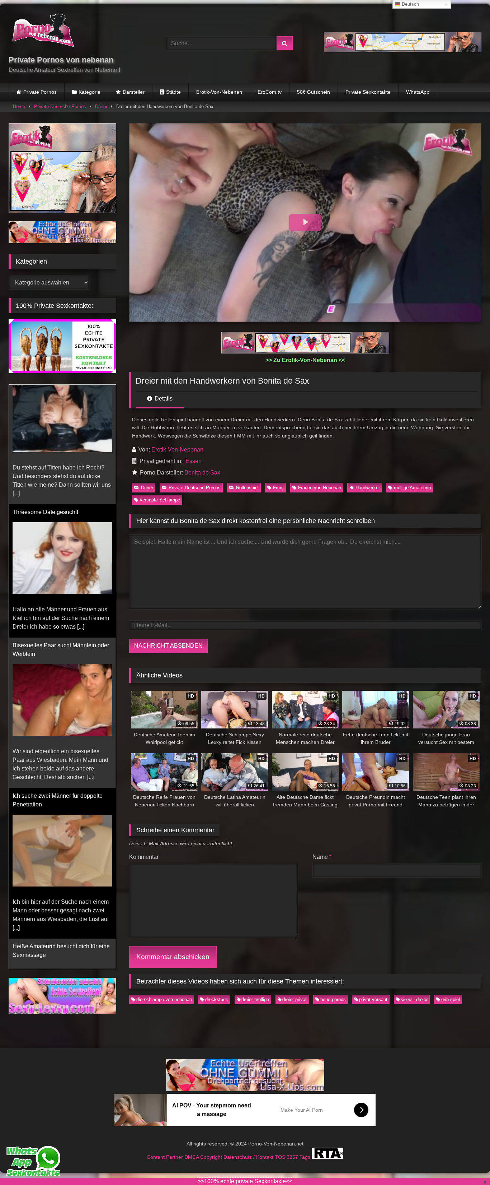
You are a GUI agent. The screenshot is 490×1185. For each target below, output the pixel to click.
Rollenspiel (247, 487)
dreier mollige (255, 999)
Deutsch (409, 4)
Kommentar (144, 857)
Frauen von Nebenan (319, 487)
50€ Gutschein (313, 92)
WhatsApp (417, 92)
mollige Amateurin (412, 487)
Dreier (101, 106)
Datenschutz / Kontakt (249, 1148)
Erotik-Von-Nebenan (219, 92)
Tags (306, 1148)
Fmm (278, 487)
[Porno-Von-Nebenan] (43, 31)
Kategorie (89, 92)
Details (163, 398)
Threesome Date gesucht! (45, 392)
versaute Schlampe (160, 500)
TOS (281, 1148)
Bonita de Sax (202, 472)
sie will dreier (414, 999)
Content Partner (165, 1148)
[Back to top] (468, 1164)
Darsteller (134, 92)
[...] (80, 507)
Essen (193, 461)
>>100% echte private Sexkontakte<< (245, 1181)
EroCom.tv (270, 92)
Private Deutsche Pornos (60, 106)
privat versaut (373, 999)
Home (19, 106)
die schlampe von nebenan (164, 999)
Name (321, 857)
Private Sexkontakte (368, 92)
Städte (173, 92)
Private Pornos (40, 92)
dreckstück (216, 999)
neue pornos (333, 999)
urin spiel (450, 999)
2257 (293, 1148)
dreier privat (294, 999)
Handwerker (367, 487)
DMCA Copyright (203, 1148)
